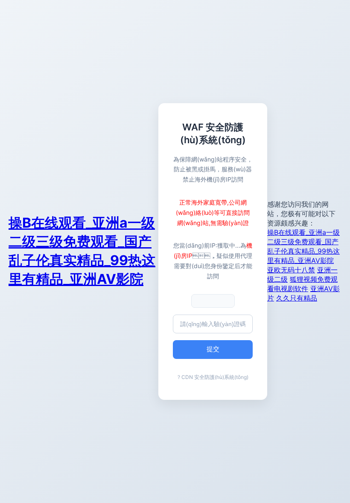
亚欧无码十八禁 (291, 270)
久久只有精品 (296, 298)
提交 (213, 349)
